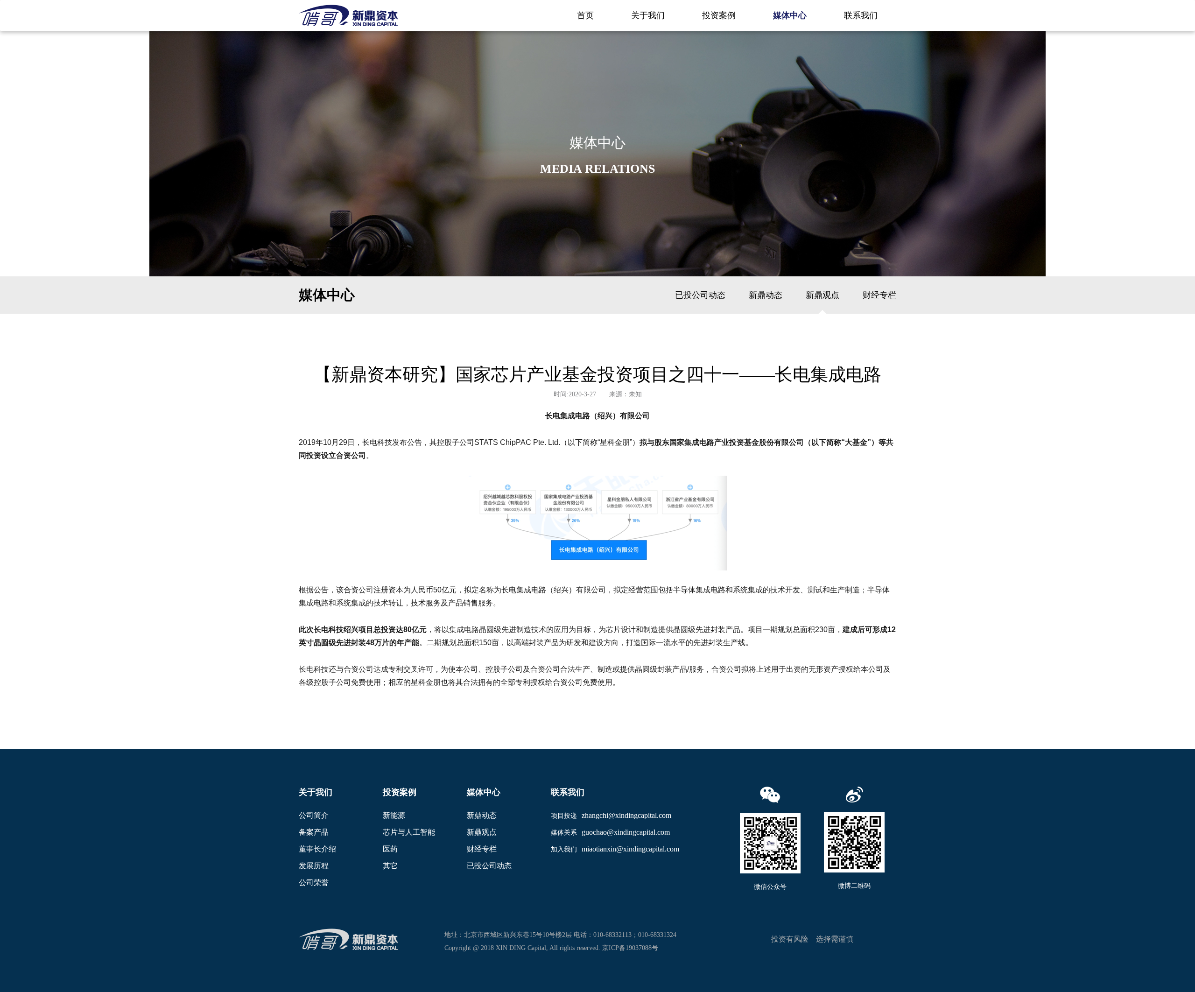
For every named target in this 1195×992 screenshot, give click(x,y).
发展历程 (314, 866)
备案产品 (314, 832)
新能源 (394, 815)
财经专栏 (879, 295)
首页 (585, 15)
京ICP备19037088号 (630, 947)
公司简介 (314, 815)
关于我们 (648, 15)
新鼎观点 (822, 295)
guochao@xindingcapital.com (626, 832)
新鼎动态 (765, 295)
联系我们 (861, 15)
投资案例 (719, 15)
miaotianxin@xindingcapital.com (630, 849)
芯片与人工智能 (409, 832)
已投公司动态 (700, 295)
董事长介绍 (317, 849)
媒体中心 (790, 15)
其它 (390, 866)
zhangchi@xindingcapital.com (626, 815)
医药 (390, 849)
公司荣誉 (314, 882)
